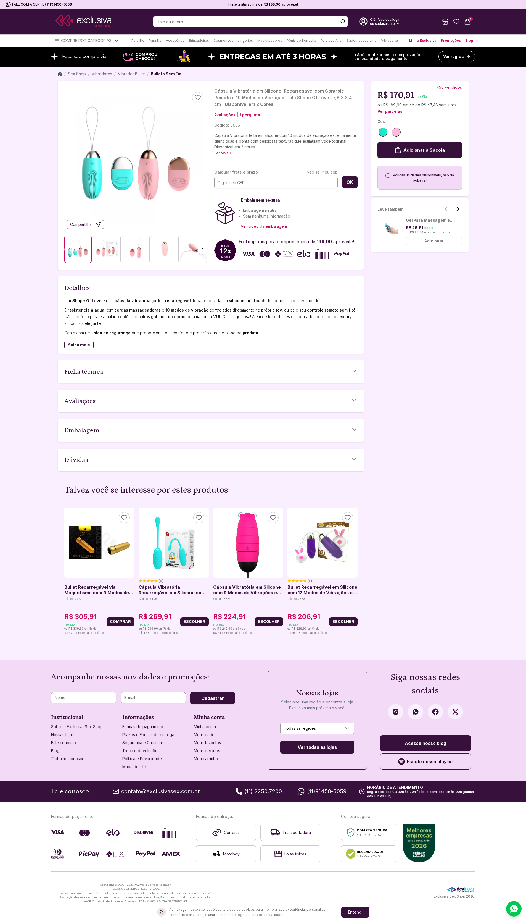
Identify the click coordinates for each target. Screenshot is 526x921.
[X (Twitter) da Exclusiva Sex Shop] (455, 711)
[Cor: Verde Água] (382, 132)
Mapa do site (134, 766)
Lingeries (245, 40)
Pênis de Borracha (301, 40)
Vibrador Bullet (131, 73)
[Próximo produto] (354, 571)
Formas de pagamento (142, 726)
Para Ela (155, 40)
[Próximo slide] (458, 209)
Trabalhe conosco (67, 758)
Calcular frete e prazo (236, 172)
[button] (445, 21)
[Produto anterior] (67, 571)
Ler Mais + (222, 153)
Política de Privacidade (265, 915)
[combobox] (317, 728)
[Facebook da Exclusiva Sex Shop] (435, 711)
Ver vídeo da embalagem (264, 226)
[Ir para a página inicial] (83, 21)
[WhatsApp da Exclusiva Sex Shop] (415, 711)
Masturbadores (269, 40)
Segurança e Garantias (143, 742)
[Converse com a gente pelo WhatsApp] (514, 909)
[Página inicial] (60, 74)
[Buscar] (343, 22)
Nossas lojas (62, 734)
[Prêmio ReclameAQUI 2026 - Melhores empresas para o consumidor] (419, 843)
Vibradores (390, 40)
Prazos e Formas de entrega (148, 734)
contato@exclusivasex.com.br (160, 791)
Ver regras (453, 56)
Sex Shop (77, 73)
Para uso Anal (331, 40)
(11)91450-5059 (58, 4)
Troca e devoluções (141, 750)
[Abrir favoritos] (456, 22)
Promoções (451, 40)
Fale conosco (63, 742)
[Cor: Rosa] (396, 132)
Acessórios (175, 40)
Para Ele (137, 40)
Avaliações (225, 114)
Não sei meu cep (322, 172)
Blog (469, 40)
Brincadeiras (199, 40)
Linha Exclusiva (423, 40)
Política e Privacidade (142, 758)
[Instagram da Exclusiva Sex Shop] (395, 711)
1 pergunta (249, 114)
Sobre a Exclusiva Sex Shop (77, 726)
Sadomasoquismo (362, 40)
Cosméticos (223, 40)
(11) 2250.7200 (263, 791)
